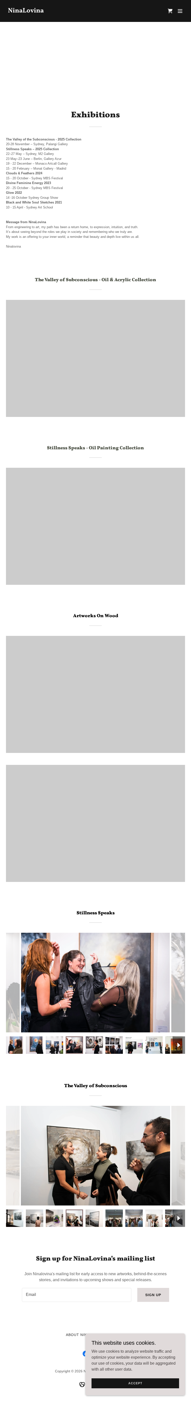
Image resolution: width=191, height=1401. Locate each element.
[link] (26, 11)
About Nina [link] (78, 1335)
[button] (180, 11)
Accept (135, 1383)
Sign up (153, 1295)
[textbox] (76, 1295)
